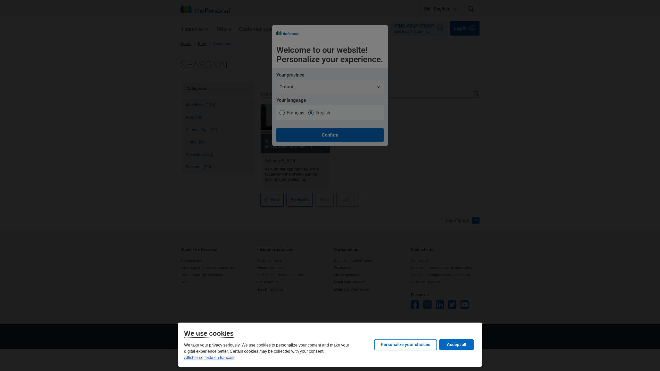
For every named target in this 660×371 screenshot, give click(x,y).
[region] (330, 345)
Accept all (456, 344)
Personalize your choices (405, 344)
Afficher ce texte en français (209, 357)
